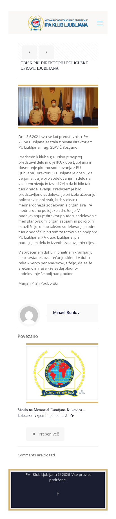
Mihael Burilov (66, 312)
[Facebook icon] (58, 493)
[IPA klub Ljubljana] (58, 22)
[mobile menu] (100, 22)
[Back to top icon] (104, 507)
